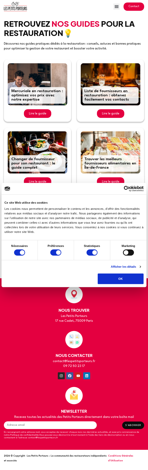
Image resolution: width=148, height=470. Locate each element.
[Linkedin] (86, 375)
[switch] (55, 252)
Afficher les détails (123, 266)
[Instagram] (61, 375)
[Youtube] (78, 375)
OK (120, 278)
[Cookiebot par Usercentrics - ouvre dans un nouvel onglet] (127, 189)
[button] (116, 6)
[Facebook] (69, 375)
